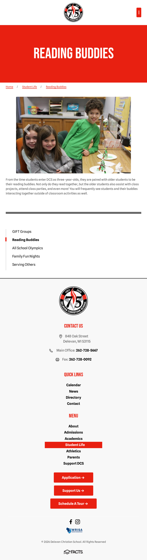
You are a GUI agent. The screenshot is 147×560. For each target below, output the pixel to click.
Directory (73, 397)
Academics (73, 439)
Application (71, 478)
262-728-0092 (80, 359)
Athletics (73, 451)
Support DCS (73, 463)
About (73, 426)
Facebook (70, 521)
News (73, 391)
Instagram (77, 521)
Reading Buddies (25, 240)
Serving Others (23, 264)
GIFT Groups (21, 232)
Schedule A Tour (71, 504)
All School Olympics (27, 248)
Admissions (73, 432)
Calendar (73, 385)
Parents (73, 457)
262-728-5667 (87, 350)
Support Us (71, 491)
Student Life (75, 445)
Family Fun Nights (26, 256)
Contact (73, 404)
